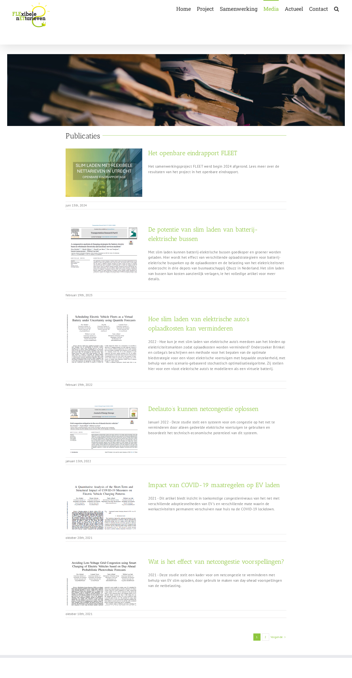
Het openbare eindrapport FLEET (192, 153)
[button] (336, 8)
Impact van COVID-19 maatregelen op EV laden (214, 485)
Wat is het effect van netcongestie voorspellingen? (216, 561)
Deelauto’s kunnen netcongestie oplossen (203, 409)
